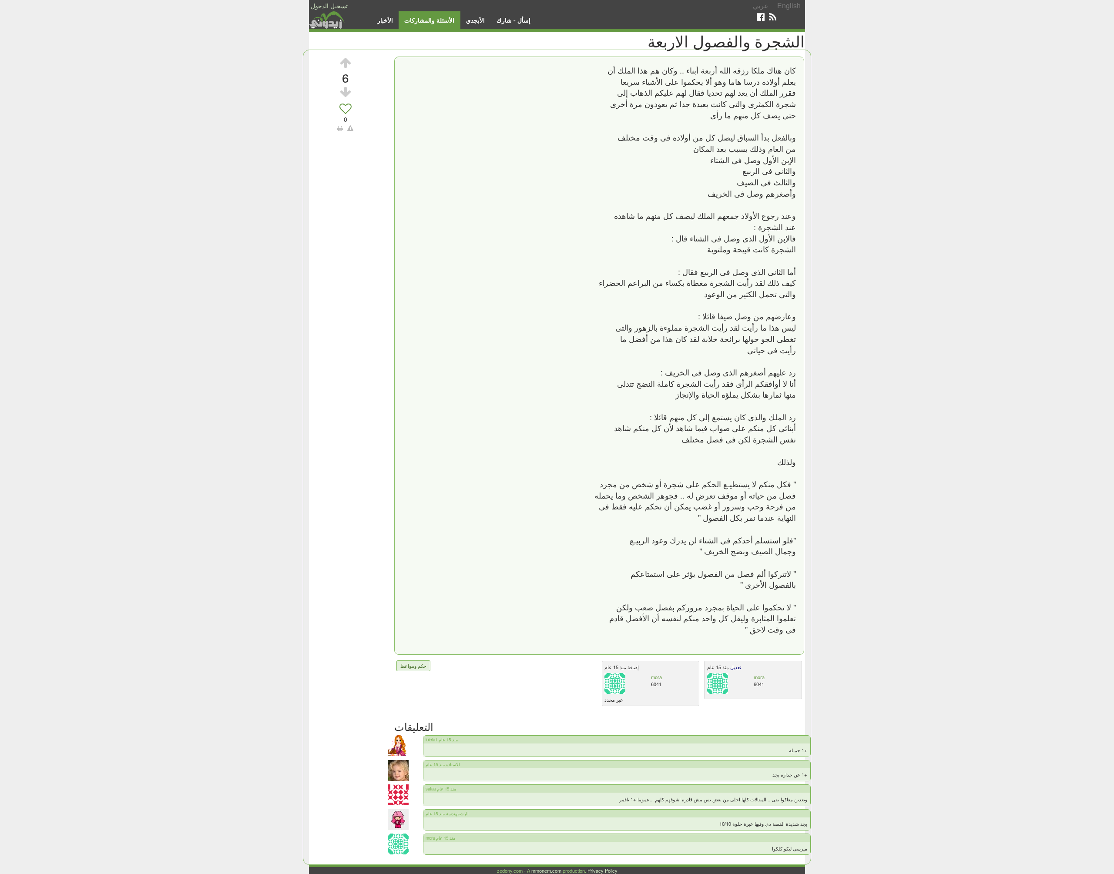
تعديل (735, 666)
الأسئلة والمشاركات (429, 20)
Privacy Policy (602, 870)
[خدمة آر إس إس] (772, 17)
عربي (760, 5)
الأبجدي (475, 20)
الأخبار (385, 20)
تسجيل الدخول (329, 5)
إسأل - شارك (513, 20)
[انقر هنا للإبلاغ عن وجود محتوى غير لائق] (350, 128)
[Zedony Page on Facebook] (761, 17)
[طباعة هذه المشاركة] (340, 128)
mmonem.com (546, 870)
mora (656, 676)
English (789, 5)
